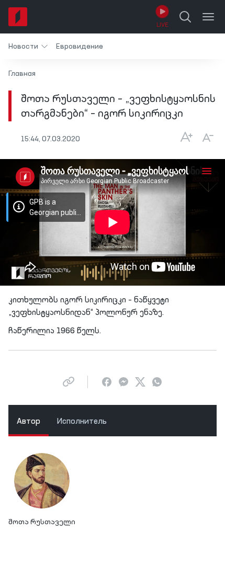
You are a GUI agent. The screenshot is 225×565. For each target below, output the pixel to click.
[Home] (17, 16)
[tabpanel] (112, 494)
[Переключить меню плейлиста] (206, 171)
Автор (28, 421)
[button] (28, 46)
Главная (22, 73)
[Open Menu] (208, 16)
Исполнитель (82, 421)
